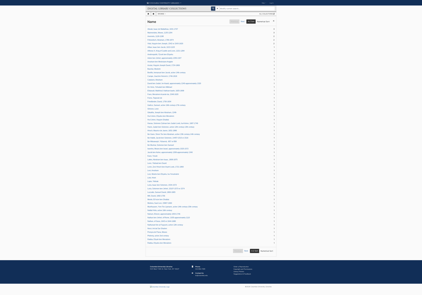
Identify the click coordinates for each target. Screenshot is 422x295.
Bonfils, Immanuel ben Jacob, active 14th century (166, 73)
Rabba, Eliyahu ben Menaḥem (159, 243)
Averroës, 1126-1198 (155, 36)
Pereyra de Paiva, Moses (157, 232)
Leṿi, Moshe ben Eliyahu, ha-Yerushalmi (163, 174)
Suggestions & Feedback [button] (242, 274)
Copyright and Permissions (243, 269)
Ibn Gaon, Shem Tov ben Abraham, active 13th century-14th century (173, 134)
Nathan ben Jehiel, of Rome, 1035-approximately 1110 (168, 218)
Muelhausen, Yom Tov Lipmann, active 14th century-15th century (172, 207)
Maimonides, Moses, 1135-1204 (159, 33)
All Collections (266, 14)
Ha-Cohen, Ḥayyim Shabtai (158, 120)
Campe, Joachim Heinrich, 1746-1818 (162, 76)
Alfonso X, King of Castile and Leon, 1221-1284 (166, 51)
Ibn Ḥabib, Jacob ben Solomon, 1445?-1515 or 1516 (167, 138)
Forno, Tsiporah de (154, 98)
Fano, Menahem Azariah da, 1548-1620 (162, 94)
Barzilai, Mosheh (154, 69)
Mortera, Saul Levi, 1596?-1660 (159, 203)
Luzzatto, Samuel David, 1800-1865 (161, 192)
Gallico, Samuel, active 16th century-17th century (166, 105)
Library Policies (239, 271)
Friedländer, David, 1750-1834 (159, 102)
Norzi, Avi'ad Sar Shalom (157, 228)
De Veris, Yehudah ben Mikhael (159, 87)
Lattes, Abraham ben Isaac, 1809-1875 (162, 160)
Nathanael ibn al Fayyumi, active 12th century (165, 225)
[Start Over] (217, 8)
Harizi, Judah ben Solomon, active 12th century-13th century (170, 127)
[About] (153, 14)
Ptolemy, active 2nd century (158, 236)
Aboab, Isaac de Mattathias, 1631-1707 (162, 29)
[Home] (148, 14)
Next (242, 21)
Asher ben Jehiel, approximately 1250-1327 (164, 58)
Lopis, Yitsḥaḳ (152, 181)
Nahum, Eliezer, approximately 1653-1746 (163, 214)
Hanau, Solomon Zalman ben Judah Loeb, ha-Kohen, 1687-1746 (172, 123)
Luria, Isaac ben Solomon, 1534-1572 (162, 185)
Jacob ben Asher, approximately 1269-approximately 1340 (170, 152)
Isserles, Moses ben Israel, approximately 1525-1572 (167, 149)
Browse (161, 14)
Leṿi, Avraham (153, 170)
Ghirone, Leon (153, 109)
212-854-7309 (200, 269)
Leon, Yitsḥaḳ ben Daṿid (156, 163)
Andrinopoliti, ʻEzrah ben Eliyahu (160, 54)
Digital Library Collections (166, 8)
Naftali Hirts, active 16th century (159, 210)
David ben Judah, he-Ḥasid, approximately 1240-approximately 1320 (174, 83)
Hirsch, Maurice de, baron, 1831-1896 (162, 131)
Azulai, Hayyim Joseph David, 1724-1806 (163, 65)
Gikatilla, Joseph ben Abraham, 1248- (162, 112)
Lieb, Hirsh (151, 178)
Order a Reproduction (241, 267)
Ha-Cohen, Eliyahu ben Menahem (160, 116)
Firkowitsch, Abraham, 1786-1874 (160, 40)
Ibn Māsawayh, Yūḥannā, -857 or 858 (162, 141)
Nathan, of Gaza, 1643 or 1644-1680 (161, 221)
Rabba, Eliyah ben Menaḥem (158, 239)
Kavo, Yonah (152, 156)
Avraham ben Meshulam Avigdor (160, 62)
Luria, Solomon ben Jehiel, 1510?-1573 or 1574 (166, 189)
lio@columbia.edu (201, 275)
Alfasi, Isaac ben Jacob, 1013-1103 (161, 47)
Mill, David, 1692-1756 (156, 196)
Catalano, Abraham (155, 80)
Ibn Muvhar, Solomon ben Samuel (160, 145)
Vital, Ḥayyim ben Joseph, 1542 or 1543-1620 (165, 43)
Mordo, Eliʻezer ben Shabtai (158, 199)
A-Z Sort (251, 21)
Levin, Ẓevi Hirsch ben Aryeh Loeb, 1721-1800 (165, 167)
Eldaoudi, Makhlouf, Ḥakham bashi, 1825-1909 (165, 91)
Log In (272, 3)
